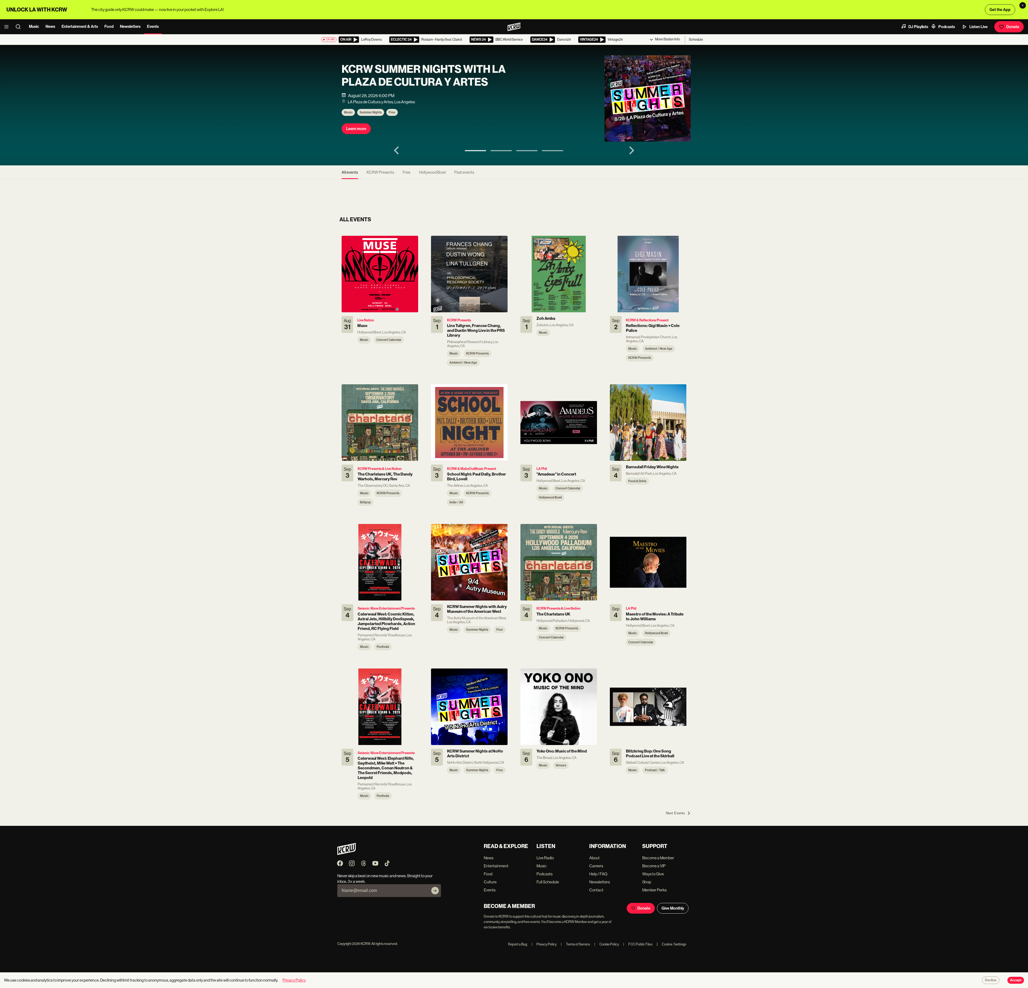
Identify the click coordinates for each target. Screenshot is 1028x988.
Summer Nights (371, 112)
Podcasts (946, 26)
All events (350, 172)
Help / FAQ (598, 874)
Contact (596, 890)
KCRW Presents (380, 172)
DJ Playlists (918, 26)
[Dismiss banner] (1022, 5)
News (50, 26)
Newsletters (130, 26)
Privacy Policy (544, 944)
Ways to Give (653, 874)
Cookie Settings (674, 944)
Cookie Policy (606, 944)
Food (109, 26)
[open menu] (8, 27)
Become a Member (658, 858)
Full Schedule (547, 882)
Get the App (1000, 9)
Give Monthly (673, 908)
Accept (1015, 980)
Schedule (696, 39)
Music (34, 26)
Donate (1012, 26)
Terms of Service (575, 944)
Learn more (356, 128)
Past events (464, 172)
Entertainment (496, 866)
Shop (646, 882)
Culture (490, 882)
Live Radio (545, 858)
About (594, 858)
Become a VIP (654, 866)
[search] (20, 27)
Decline (990, 980)
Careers (596, 866)
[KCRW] (346, 853)
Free (392, 112)
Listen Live (978, 26)
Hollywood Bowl (432, 172)
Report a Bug (517, 944)
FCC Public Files (637, 944)
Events (153, 26)
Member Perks (654, 890)
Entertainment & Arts (80, 26)
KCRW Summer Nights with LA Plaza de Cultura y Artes (424, 76)
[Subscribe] (435, 890)
